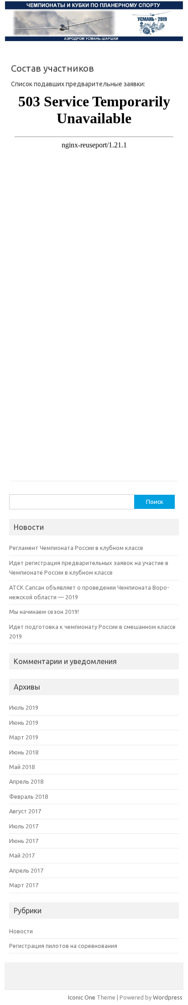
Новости (21, 931)
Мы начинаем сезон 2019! (44, 611)
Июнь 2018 (23, 752)
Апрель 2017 (26, 870)
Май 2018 (22, 767)
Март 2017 (23, 885)
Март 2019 (23, 737)
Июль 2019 (23, 707)
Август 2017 (25, 811)
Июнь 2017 (23, 841)
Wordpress (168, 997)
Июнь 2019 (23, 722)
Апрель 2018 (26, 781)
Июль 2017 (23, 826)
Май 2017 (22, 855)
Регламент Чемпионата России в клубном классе (76, 547)
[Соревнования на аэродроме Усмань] (94, 39)
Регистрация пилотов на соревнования (63, 945)
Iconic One (81, 997)
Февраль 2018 (28, 796)
